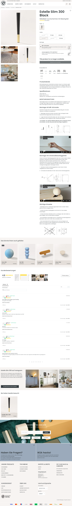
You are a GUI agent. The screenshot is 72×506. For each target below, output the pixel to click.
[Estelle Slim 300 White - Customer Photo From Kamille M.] (42, 279)
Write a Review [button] (66, 275)
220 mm (60, 35)
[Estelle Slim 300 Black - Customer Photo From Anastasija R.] (33, 279)
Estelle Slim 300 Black (6, 302)
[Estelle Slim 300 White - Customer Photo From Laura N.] (46, 276)
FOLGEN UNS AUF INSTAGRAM (10, 386)
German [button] (40, 493)
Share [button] (5, 305)
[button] (67, 305)
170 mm (52, 35)
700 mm (61, 38)
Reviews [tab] (4, 284)
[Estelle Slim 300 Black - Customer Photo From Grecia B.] (46, 279)
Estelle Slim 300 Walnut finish (7, 316)
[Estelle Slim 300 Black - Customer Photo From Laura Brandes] (33, 276)
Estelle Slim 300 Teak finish (7, 342)
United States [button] (42, 488)
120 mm (43, 35)
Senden (46, 432)
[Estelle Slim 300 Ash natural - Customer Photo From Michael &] (38, 276)
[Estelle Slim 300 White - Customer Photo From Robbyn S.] (38, 279)
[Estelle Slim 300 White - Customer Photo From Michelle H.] (42, 276)
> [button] (42, 361)
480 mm (52, 38)
